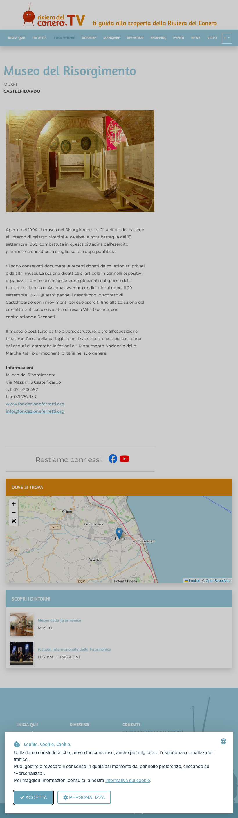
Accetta (36, 797)
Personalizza (87, 797)
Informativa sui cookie (127, 780)
